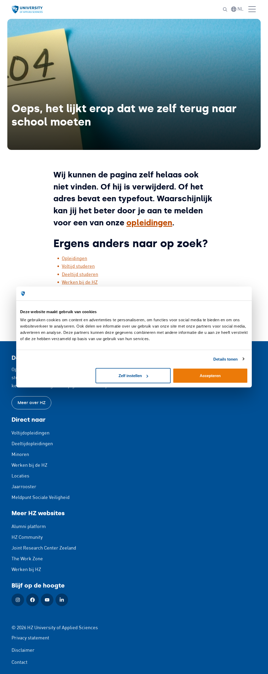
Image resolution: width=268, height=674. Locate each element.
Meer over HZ (32, 402)
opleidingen (149, 222)
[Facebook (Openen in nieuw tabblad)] (32, 600)
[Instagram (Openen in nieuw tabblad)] (18, 600)
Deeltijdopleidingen (32, 444)
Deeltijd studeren (80, 274)
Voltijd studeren (78, 266)
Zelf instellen (130, 375)
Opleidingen (74, 258)
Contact (19, 662)
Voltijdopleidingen (30, 433)
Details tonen (225, 359)
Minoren (20, 454)
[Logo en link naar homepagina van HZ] (27, 9)
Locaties (20, 476)
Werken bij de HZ (80, 282)
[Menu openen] (252, 9)
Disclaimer (23, 650)
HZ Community (27, 537)
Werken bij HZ (26, 569)
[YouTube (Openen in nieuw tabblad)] (47, 600)
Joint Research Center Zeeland (44, 548)
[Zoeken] (225, 9)
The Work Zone (27, 559)
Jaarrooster (24, 487)
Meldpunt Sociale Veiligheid (41, 497)
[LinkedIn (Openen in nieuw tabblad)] (61, 600)
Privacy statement (30, 638)
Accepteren (210, 375)
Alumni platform (29, 526)
